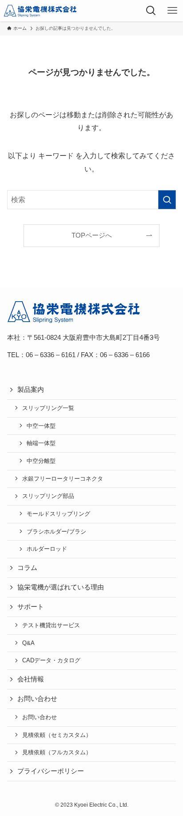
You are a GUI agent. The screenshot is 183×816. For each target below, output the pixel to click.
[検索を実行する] (167, 199)
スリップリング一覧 (48, 408)
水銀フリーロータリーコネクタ (62, 478)
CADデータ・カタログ (51, 660)
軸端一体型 (41, 443)
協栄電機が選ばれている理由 (60, 587)
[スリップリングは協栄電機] (40, 10)
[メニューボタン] (172, 10)
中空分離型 (41, 461)
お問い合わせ (39, 717)
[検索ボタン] (151, 10)
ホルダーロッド (47, 548)
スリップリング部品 (48, 496)
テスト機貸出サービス (51, 625)
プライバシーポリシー (50, 771)
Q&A (28, 643)
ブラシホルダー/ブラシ (56, 531)
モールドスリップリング (58, 513)
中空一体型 (41, 425)
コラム (27, 567)
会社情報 (30, 679)
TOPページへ (92, 235)
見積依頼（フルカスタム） (57, 752)
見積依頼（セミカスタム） (57, 735)
